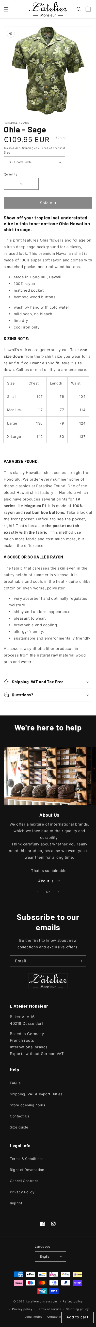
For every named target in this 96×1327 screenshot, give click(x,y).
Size (7, 152)
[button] (6, 9)
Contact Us (19, 1116)
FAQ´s (15, 1083)
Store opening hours (27, 1105)
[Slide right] (58, 892)
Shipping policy (77, 1309)
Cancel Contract (24, 1181)
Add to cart (77, 1317)
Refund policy (72, 1301)
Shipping (27, 147)
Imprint (16, 1203)
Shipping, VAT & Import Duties (36, 1094)
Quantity (10, 174)
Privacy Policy (22, 1192)
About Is (46, 881)
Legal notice (33, 1316)
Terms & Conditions (27, 1158)
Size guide (19, 1127)
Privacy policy (22, 1309)
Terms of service (49, 1309)
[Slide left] (37, 892)
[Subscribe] (80, 961)
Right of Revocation (27, 1170)
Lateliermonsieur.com (41, 1301)
